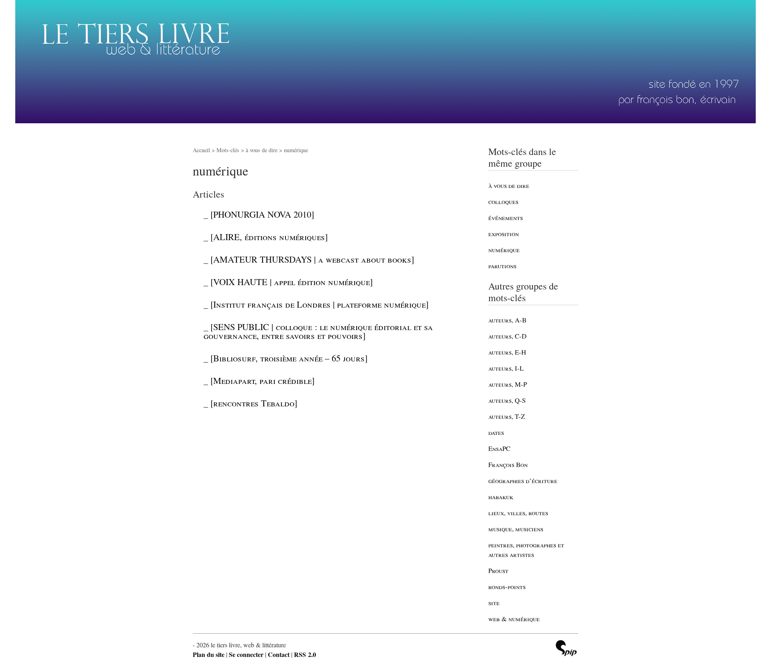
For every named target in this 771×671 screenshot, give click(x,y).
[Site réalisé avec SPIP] (566, 649)
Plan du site (208, 654)
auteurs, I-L (506, 368)
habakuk (500, 496)
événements (505, 217)
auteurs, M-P (507, 384)
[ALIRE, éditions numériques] (269, 236)
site (494, 602)
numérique (504, 249)
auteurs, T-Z (506, 416)
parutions (502, 265)
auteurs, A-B (507, 319)
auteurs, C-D (507, 336)
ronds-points (507, 586)
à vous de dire (508, 185)
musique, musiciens (515, 528)
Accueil (201, 150)
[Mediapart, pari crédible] (262, 380)
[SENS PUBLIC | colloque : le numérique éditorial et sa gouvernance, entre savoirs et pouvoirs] (318, 330)
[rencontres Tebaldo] (253, 403)
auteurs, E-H (507, 352)
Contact (279, 654)
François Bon (508, 464)
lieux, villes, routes (518, 512)
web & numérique (514, 618)
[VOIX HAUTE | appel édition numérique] (291, 281)
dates (496, 432)
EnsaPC (499, 448)
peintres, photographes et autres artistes (526, 549)
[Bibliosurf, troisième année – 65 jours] (288, 358)
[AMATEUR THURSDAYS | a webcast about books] (312, 259)
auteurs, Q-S (507, 400)
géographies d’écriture (522, 480)
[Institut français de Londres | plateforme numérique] (319, 304)
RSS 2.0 (305, 654)
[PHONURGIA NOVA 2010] (262, 214)
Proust (498, 570)
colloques (503, 201)
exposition (503, 233)
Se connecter (246, 654)
